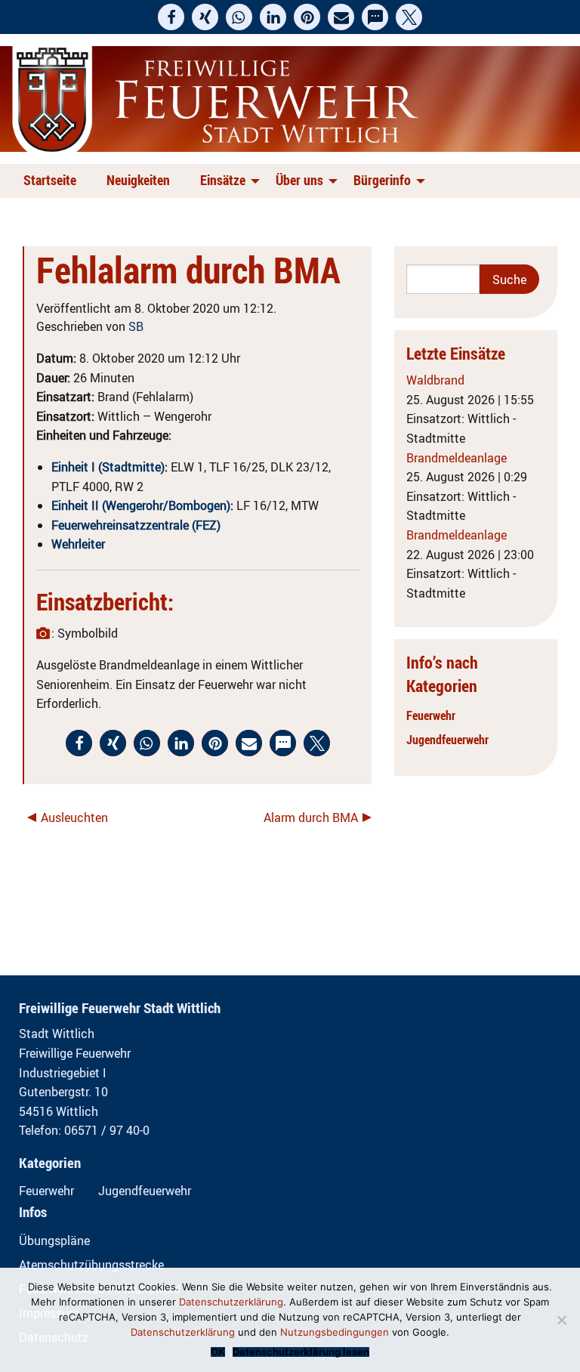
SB (135, 326)
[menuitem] (52, 181)
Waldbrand (435, 380)
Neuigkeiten (138, 180)
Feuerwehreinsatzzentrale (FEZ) (136, 525)
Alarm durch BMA (311, 817)
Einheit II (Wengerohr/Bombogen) (140, 505)
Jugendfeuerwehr (447, 739)
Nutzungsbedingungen (334, 1332)
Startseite (49, 180)
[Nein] (561, 1319)
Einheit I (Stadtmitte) (108, 467)
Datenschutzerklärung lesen (301, 1352)
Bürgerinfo (382, 180)
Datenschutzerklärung (231, 1302)
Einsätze (222, 180)
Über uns (299, 180)
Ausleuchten (74, 817)
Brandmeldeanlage (456, 458)
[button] (171, 17)
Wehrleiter (78, 544)
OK (218, 1352)
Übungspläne (54, 1240)
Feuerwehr (430, 715)
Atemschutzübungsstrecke (91, 1264)
